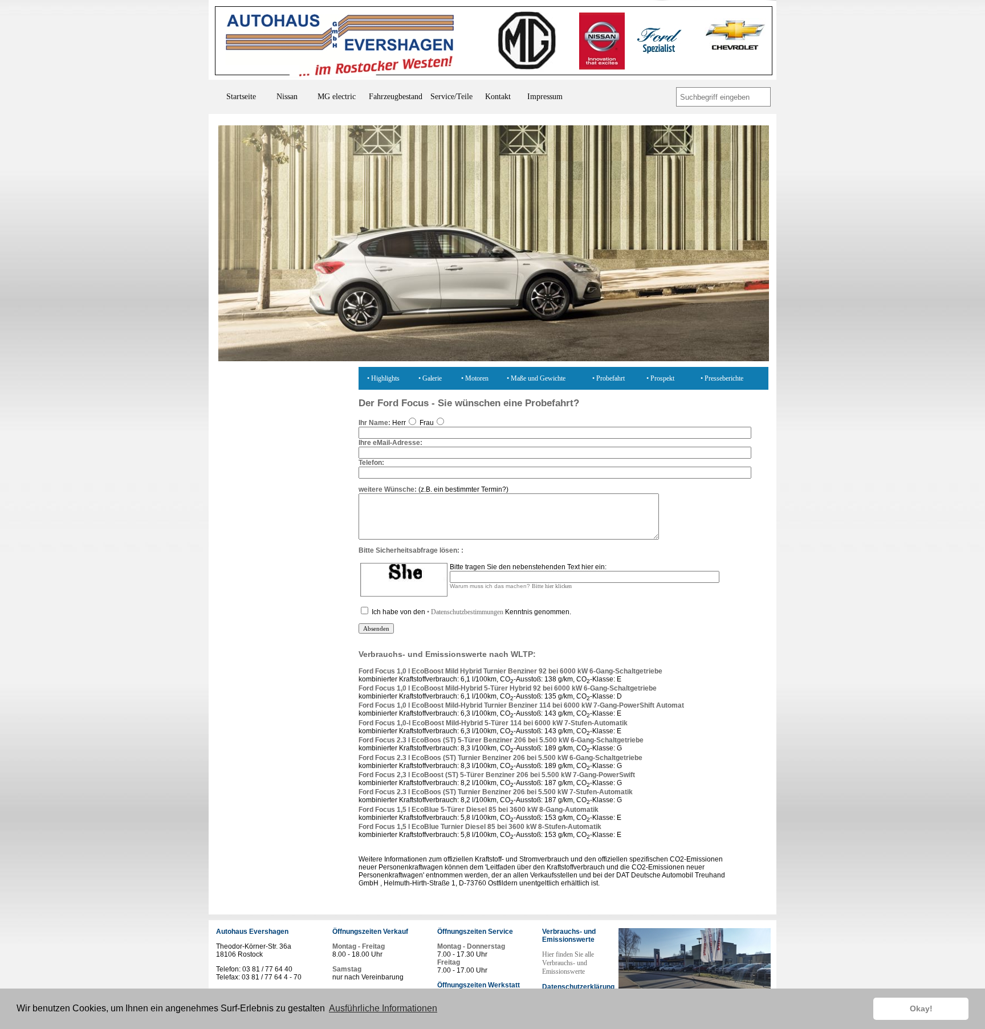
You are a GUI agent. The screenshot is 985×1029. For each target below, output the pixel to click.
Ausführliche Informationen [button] (383, 1008)
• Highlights (383, 378)
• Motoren (475, 378)
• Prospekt (660, 378)
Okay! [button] (921, 1008)
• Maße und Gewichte (536, 378)
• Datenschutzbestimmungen (465, 612)
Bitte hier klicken (552, 586)
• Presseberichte (722, 378)
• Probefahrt (608, 378)
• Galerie (430, 378)
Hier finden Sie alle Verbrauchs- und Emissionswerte (568, 962)
